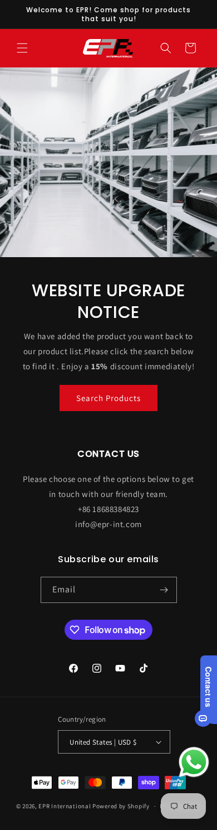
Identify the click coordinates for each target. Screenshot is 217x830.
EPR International (64, 806)
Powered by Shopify (121, 806)
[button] (22, 48)
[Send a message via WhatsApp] (193, 762)
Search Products (108, 398)
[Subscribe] (164, 590)
